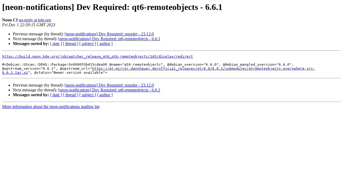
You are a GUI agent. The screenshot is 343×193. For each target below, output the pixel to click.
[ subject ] (87, 43)
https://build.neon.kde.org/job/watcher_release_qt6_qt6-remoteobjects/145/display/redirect (97, 56)
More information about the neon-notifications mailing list (50, 106)
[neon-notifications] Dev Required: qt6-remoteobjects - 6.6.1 (109, 38)
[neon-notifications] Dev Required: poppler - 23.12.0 (109, 34)
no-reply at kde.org (35, 20)
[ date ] (56, 43)
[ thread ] (70, 43)
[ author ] (105, 43)
